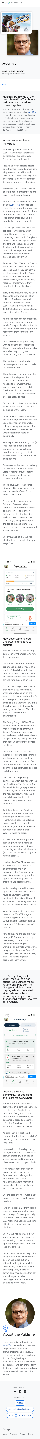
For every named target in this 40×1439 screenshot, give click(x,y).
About (5, 1434)
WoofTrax (32, 112)
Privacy (22, 1434)
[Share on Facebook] (20, 1392)
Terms (30, 1434)
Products (13, 1434)
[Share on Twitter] (15, 1392)
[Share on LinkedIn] (25, 1392)
